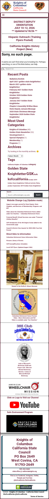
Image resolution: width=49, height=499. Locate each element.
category (32, 164)
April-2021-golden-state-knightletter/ (25, 82)
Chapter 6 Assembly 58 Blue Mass (24, 106)
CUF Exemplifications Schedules (17, 244)
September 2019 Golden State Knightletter (27, 186)
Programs (14, 143)
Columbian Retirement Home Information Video (21, 237)
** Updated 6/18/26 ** (24, 31)
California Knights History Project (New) (24, 48)
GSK (30, 174)
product (10, 186)
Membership (15, 140)
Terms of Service (36, 496)
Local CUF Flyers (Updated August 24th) (19, 247)
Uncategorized (16, 135)
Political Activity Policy (32, 183)
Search (38, 195)
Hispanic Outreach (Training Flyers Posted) (24, 39)
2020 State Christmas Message (23, 112)
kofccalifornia (18, 179)
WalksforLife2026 (17, 79)
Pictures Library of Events (14, 240)
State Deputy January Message (23, 109)
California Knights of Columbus (18, 164)
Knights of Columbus (18, 129)
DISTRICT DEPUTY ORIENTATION (24, 23)
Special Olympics (17, 138)
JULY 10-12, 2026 (24, 27)
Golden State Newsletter (20, 132)
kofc (36, 174)
